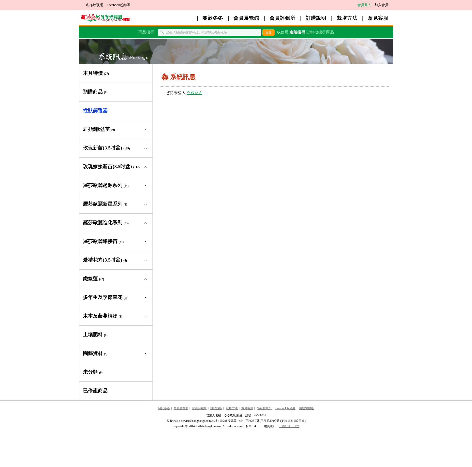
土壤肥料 (95, 334)
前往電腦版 (306, 408)
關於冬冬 (213, 18)
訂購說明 (316, 18)
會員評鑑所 (282, 18)
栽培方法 (347, 18)
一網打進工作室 (289, 426)
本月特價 (96, 73)
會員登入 (364, 5)
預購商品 (95, 91)
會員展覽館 (246, 18)
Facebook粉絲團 (118, 5)
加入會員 (381, 5)
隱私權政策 (264, 408)
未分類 (93, 372)
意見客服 (378, 18)
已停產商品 (95, 390)
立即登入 (194, 93)
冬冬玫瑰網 (94, 5)
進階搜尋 (297, 32)
